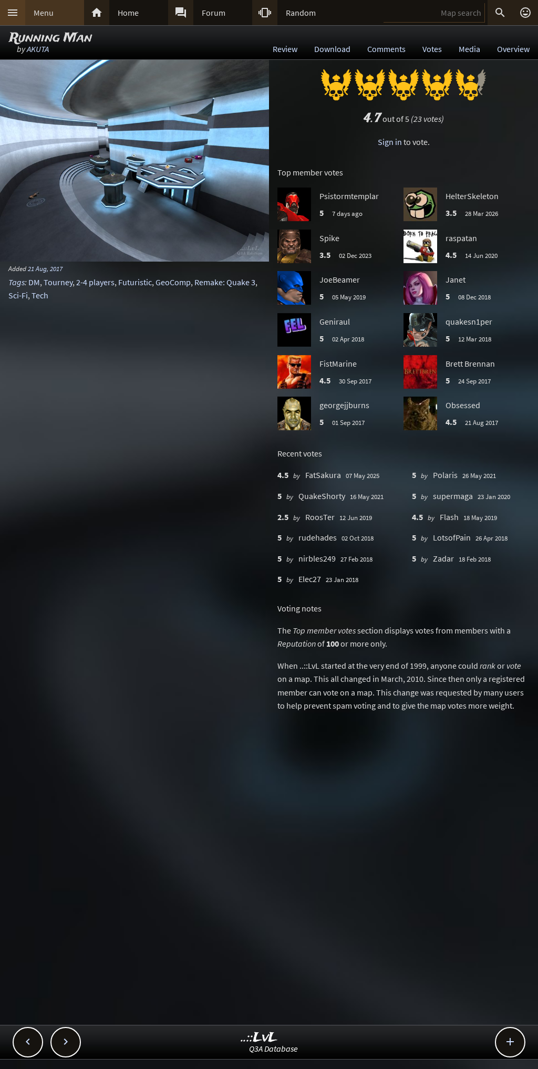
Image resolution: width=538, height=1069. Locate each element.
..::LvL (259, 1038)
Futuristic (135, 282)
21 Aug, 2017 (45, 268)
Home (128, 12)
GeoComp (173, 282)
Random (301, 12)
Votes (432, 49)
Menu (44, 12)
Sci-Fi (18, 295)
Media (469, 49)
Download (332, 49)
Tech (40, 295)
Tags (16, 282)
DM (34, 282)
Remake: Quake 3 (224, 282)
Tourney (58, 282)
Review (285, 49)
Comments (386, 49)
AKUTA (38, 49)
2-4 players (95, 282)
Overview (513, 49)
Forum (213, 12)
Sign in (390, 142)
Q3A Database (273, 1048)
